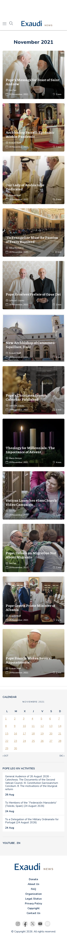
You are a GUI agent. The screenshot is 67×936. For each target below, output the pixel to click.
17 (24, 733)
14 (59, 726)
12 (42, 726)
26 (42, 741)
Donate (33, 879)
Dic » (62, 755)
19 (42, 733)
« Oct (5, 755)
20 (50, 733)
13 (50, 726)
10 (24, 726)
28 (59, 741)
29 (6, 748)
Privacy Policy (33, 903)
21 (59, 733)
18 (33, 733)
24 (24, 741)
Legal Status (33, 898)
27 (50, 741)
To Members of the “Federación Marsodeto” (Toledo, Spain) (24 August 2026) (31, 804)
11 (33, 726)
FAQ (33, 889)
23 (15, 741)
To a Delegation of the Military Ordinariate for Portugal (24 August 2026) (32, 821)
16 (15, 733)
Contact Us (33, 913)
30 (15, 748)
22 (6, 741)
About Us (33, 884)
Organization (33, 894)
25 (33, 741)
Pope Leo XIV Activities (19, 768)
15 (6, 733)
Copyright (33, 908)
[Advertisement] (33, 8)
